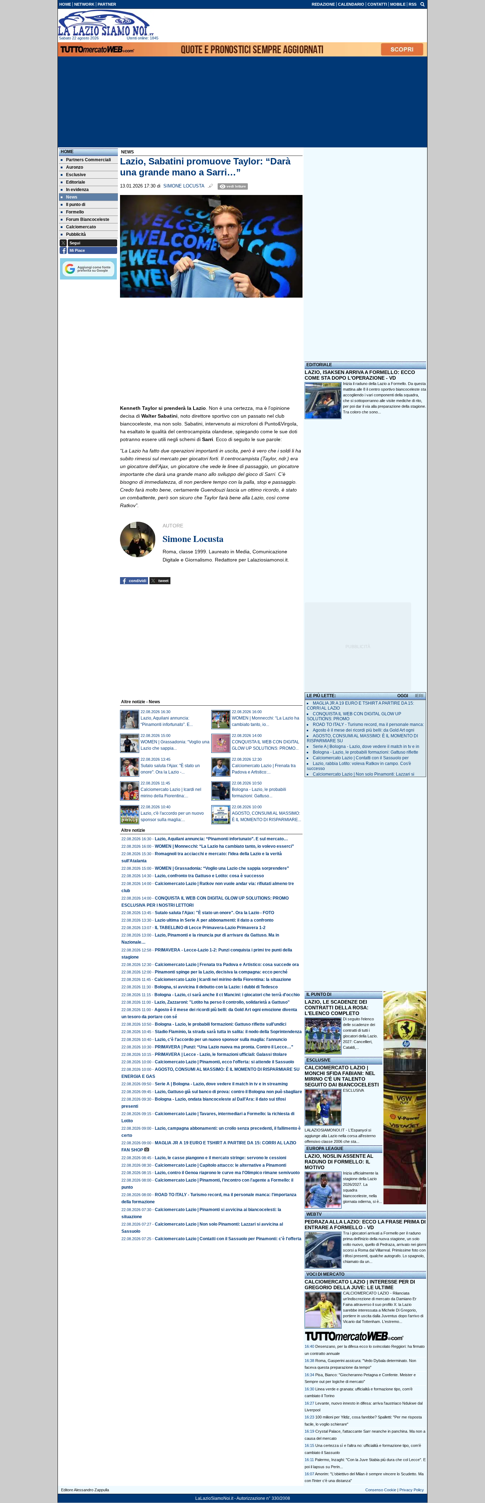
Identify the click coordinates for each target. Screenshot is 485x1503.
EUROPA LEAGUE (324, 1148)
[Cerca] (422, 4)
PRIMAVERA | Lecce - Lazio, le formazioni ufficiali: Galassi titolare (221, 1054)
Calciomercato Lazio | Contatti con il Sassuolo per (361, 757)
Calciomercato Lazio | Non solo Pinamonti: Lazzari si (363, 774)
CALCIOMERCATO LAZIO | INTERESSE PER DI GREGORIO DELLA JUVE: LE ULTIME (360, 1284)
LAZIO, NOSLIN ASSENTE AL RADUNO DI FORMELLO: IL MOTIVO (339, 1161)
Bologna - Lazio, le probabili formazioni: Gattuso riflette (365, 752)
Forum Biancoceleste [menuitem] (87, 219)
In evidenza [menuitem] (77, 189)
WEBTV (314, 1214)
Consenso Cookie (380, 1490)
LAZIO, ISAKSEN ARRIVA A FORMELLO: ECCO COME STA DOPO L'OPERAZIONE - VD (360, 375)
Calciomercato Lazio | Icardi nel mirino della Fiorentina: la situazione (222, 979)
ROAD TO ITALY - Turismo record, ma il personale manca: (368, 724)
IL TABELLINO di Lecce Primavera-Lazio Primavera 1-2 (210, 927)
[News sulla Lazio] (106, 23)
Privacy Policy (411, 1490)
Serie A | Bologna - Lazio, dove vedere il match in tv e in (366, 746)
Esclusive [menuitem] (76, 174)
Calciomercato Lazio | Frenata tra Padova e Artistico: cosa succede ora (227, 964)
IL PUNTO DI (318, 994)
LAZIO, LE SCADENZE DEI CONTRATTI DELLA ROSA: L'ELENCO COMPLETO (337, 1007)
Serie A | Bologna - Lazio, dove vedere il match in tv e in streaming (221, 1083)
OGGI (402, 695)
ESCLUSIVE (318, 1060)
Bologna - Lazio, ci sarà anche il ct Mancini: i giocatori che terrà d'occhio (227, 994)
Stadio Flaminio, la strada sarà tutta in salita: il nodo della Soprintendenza (228, 1031)
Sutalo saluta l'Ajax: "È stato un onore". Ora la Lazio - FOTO (214, 912)
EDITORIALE (319, 364)
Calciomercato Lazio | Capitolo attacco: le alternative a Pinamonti (220, 1165)
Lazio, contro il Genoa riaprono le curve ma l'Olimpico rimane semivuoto (227, 1172)
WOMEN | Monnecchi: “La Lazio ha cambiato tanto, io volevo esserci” (224, 846)
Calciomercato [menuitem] (81, 226)
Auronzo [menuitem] (74, 167)
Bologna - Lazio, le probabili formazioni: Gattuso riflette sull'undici (220, 1024)
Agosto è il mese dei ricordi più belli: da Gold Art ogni (363, 730)
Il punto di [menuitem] (75, 204)
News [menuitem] (71, 197)
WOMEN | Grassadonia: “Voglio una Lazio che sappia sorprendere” (222, 868)
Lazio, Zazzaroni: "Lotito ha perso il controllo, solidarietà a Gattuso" (222, 1002)
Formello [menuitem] (75, 212)
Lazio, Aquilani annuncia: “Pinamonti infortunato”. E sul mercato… (221, 838)
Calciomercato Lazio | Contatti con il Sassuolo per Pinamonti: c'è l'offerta (228, 1238)
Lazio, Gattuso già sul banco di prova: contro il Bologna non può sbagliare (228, 1091)
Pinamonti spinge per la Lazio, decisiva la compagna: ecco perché (221, 972)
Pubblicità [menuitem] (76, 234)
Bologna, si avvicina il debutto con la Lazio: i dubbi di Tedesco (216, 986)
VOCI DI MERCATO (325, 1274)
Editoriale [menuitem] (75, 182)
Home (67, 151)
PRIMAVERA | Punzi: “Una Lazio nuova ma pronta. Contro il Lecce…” (224, 1046)
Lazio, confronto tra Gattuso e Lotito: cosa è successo (209, 875)
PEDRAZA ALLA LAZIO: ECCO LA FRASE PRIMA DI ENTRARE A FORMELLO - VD (365, 1224)
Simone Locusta (184, 186)
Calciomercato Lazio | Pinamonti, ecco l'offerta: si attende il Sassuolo (224, 1061)
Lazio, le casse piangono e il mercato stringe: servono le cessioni (220, 1157)
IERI (419, 695)
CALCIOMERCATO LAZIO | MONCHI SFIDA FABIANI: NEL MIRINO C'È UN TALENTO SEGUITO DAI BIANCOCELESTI (342, 1076)
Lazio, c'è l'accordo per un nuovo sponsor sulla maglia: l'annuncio (221, 1039)
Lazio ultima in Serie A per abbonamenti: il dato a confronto (214, 920)
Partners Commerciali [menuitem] (88, 159)
